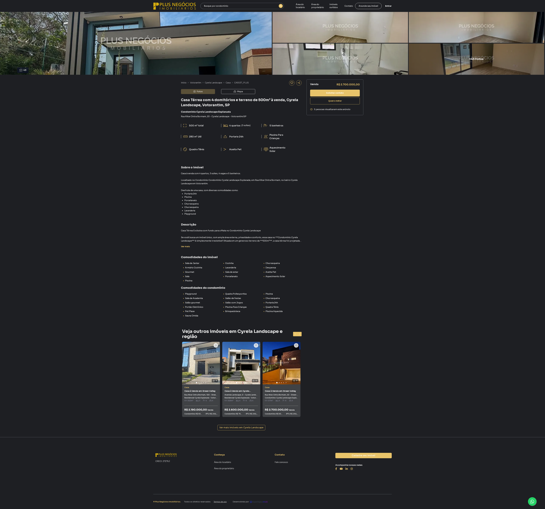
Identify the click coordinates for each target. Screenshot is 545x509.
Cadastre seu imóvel (363, 455)
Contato (348, 6)
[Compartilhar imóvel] (299, 83)
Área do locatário (300, 6)
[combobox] (242, 6)
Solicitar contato (335, 93)
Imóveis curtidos (333, 6)
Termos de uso (220, 502)
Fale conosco (281, 462)
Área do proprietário (317, 6)
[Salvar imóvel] (291, 83)
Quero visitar (335, 101)
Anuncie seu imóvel (368, 6)
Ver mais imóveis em (241, 427)
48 (24, 70)
